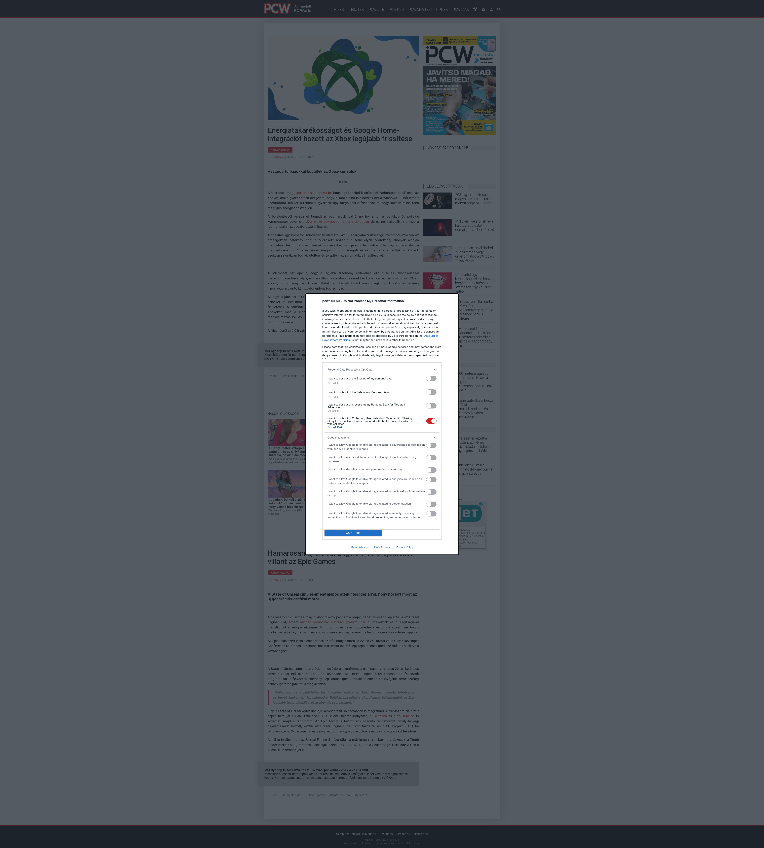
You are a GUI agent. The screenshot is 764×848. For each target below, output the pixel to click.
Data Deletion (359, 547)
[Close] (451, 301)
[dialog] (382, 424)
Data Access (382, 547)
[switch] (431, 378)
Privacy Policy (404, 547)
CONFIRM (353, 532)
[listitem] (382, 370)
